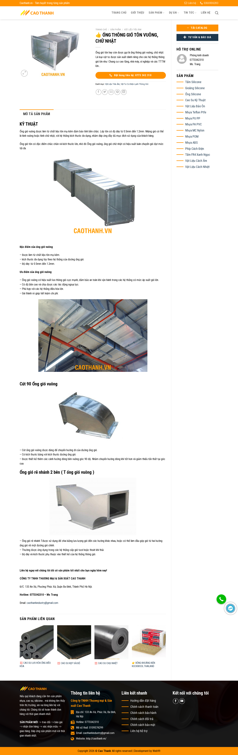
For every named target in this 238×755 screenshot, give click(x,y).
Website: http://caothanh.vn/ (91, 738)
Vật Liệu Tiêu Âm (132, 29)
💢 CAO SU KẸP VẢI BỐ (68, 663)
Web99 (156, 751)
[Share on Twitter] (105, 92)
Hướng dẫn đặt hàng (143, 700)
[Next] (165, 650)
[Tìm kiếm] (216, 13)
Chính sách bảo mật (142, 725)
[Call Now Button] (221, 599)
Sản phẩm (115, 29)
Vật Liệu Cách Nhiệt (197, 167)
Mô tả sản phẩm (36, 114)
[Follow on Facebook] (176, 701)
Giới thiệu (137, 12)
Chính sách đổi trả (141, 719)
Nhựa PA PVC (193, 124)
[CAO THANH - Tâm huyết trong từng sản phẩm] (37, 12)
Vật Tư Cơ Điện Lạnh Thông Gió (134, 84)
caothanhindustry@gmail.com (42, 603)
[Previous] (19, 650)
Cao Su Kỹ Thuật (195, 100)
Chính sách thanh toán (144, 706)
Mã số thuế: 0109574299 (89, 727)
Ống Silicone (193, 94)
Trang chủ (119, 12)
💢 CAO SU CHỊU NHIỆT (106, 663)
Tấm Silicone (193, 82)
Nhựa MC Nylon (194, 130)
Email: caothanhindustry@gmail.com (95, 733)
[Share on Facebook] (98, 92)
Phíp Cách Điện (194, 148)
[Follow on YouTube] (182, 701)
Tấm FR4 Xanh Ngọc (197, 154)
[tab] (37, 113)
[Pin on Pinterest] (117, 92)
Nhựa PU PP (192, 118)
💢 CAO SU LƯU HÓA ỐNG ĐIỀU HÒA (35, 664)
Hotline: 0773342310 (87, 722)
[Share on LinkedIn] (124, 92)
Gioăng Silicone (195, 88)
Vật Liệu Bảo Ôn (195, 106)
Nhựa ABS (191, 142)
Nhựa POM (191, 136)
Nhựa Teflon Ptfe (195, 112)
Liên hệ (205, 12)
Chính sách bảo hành (143, 713)
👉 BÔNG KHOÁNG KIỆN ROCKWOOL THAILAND (143, 664)
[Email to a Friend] (111, 92)
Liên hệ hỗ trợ (138, 731)
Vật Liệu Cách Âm (196, 160)
